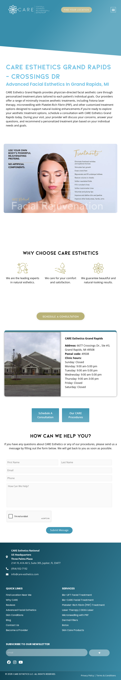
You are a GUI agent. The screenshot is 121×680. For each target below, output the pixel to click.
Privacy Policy (87, 675)
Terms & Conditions (106, 675)
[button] (113, 9)
